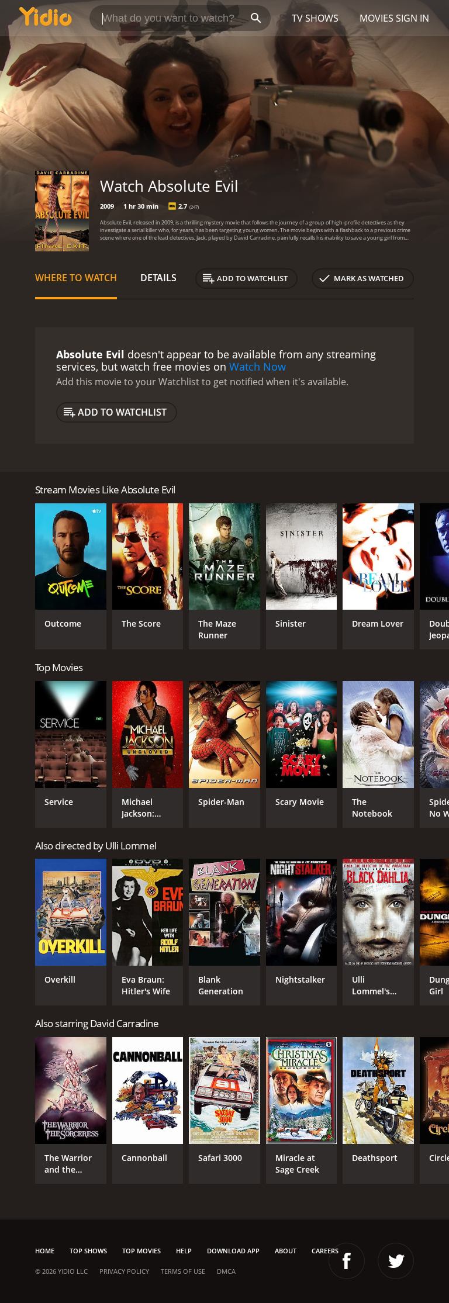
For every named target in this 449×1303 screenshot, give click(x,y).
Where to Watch (76, 277)
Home (44, 1250)
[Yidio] (45, 18)
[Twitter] (396, 1261)
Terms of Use (183, 1271)
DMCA (226, 1271)
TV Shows (315, 18)
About (285, 1250)
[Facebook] (347, 1261)
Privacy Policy (124, 1271)
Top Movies (141, 1250)
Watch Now (257, 367)
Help (184, 1250)
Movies (376, 18)
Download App (233, 1250)
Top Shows (88, 1250)
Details (158, 277)
